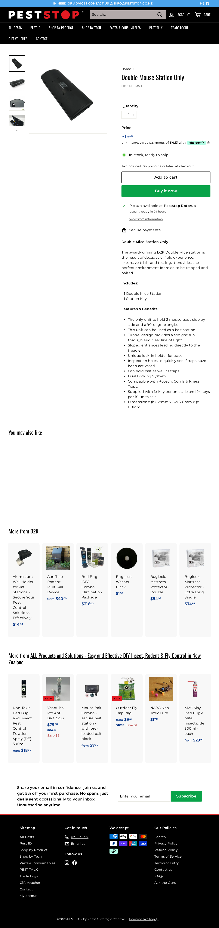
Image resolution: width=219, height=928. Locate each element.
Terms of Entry (166, 863)
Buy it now (166, 191)
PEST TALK (156, 27)
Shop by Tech (91, 27)
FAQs (159, 876)
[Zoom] (68, 94)
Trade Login (179, 27)
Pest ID (35, 27)
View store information (146, 219)
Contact (41, 38)
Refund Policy (166, 850)
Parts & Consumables (125, 27)
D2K (34, 531)
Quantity (129, 106)
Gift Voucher (18, 38)
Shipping (150, 166)
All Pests (15, 27)
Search (160, 837)
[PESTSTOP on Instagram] (67, 862)
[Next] (17, 130)
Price (126, 128)
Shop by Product (61, 27)
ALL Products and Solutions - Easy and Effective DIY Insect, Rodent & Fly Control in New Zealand (105, 658)
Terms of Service (168, 856)
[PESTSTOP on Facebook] (74, 862)
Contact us (163, 869)
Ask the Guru (165, 883)
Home (126, 69)
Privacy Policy (166, 843)
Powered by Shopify (143, 919)
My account (29, 896)
